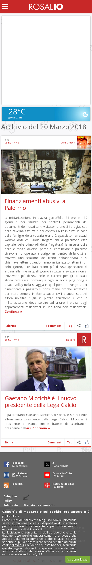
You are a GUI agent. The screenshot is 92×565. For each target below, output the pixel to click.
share (79, 326)
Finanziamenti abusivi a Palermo (35, 204)
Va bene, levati (77, 559)
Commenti (55, 442)
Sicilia (9, 442)
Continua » (13, 311)
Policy (8, 500)
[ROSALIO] (46, 6)
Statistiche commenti (38, 505)
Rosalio (70, 339)
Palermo (11, 326)
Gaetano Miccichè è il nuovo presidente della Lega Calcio (40, 401)
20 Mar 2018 (12, 143)
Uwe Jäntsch (68, 142)
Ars (28, 428)
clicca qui (18, 545)
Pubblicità (11, 505)
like (87, 326)
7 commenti (54, 326)
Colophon (10, 496)
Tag (69, 326)
